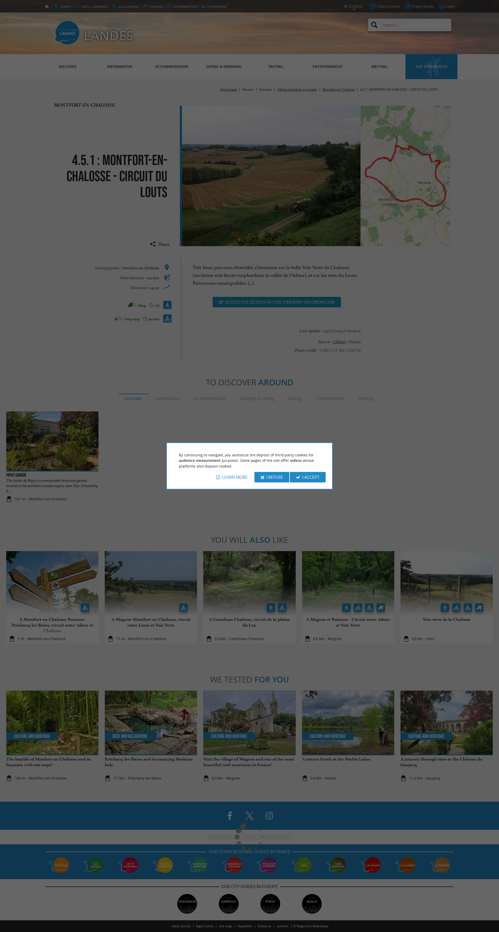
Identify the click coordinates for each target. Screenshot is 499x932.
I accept (310, 477)
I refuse (274, 477)
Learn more (235, 477)
